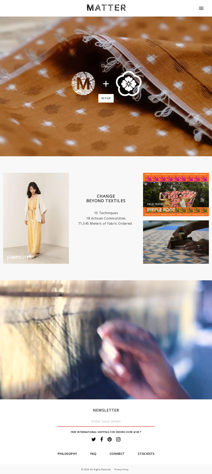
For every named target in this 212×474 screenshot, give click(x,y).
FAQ (93, 454)
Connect (117, 454)
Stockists (146, 454)
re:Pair (106, 98)
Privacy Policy (121, 469)
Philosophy (67, 454)
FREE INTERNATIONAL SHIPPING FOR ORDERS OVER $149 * (106, 431)
